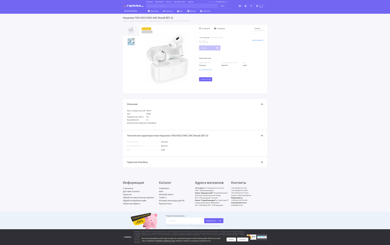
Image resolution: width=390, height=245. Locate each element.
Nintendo (193, 11)
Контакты (169, 2)
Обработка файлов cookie (165, 241)
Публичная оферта (131, 203)
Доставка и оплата (179, 2)
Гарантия (190, 2)
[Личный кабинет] (240, 6)
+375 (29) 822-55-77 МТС (239, 190)
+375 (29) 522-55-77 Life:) (239, 193)
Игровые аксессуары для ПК (171, 200)
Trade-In (162, 197)
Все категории (132, 11)
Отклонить (242, 239)
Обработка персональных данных (138, 197)
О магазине (149, 2)
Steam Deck (206, 11)
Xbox (181, 11)
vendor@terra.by (237, 205)
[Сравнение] (245, 6)
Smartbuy (257, 28)
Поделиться (204, 79)
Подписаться (211, 221)
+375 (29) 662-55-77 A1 (239, 188)
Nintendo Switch (166, 194)
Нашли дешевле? (258, 40)
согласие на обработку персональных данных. (206, 225)
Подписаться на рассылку (175, 216)
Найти (222, 6)
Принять (231, 239)
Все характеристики (205, 70)
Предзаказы (155, 11)
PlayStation (169, 11)
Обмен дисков (159, 2)
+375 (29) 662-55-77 (217, 2)
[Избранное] (251, 6)
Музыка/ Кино (165, 203)
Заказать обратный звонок (241, 195)
